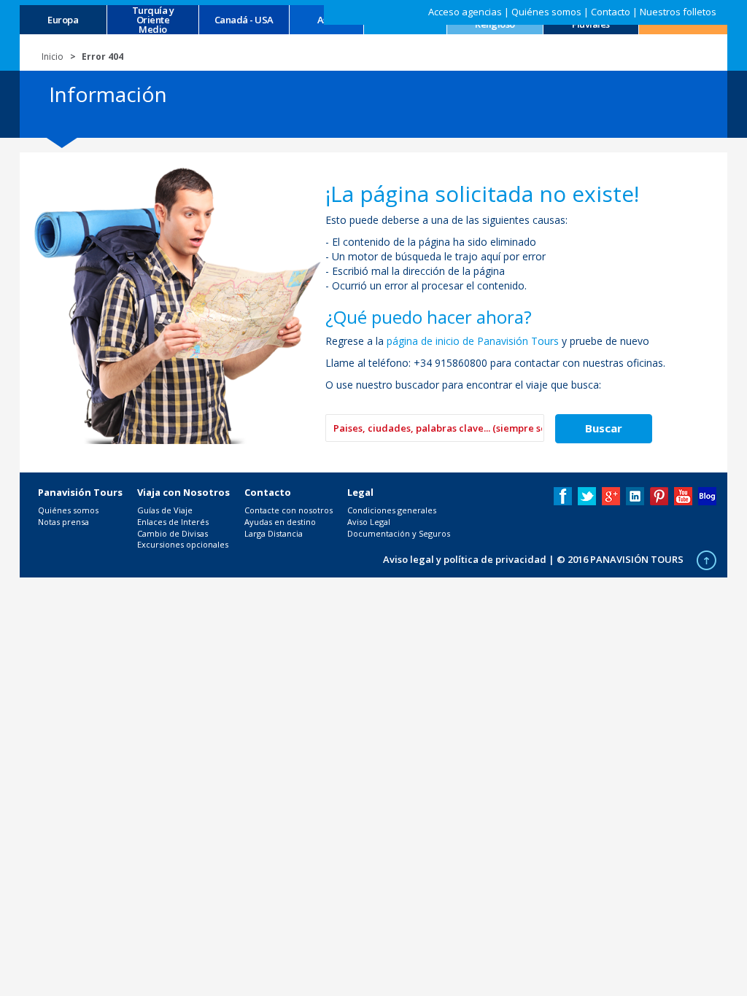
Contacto (610, 11)
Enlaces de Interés (173, 521)
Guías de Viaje (165, 510)
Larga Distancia (273, 533)
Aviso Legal (368, 521)
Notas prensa (63, 521)
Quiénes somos (546, 11)
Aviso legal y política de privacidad (464, 559)
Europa (62, 20)
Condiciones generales (391, 510)
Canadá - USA (244, 20)
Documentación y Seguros (398, 533)
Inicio (52, 56)
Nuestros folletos (678, 11)
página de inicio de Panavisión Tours (473, 341)
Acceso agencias (465, 11)
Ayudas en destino (280, 521)
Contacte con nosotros (288, 510)
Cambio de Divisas (172, 533)
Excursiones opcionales (182, 544)
